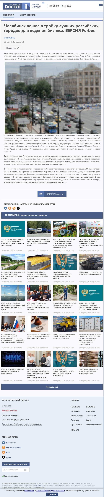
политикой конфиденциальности (50, 490)
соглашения (29, 490)
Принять (52, 494)
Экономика (9, 38)
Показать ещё (52, 387)
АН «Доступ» (40, 485)
